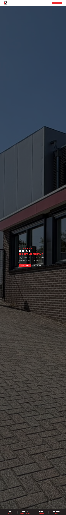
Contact (45, 2)
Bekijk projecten (37, 265)
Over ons (23, 2)
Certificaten (39, 2)
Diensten (28, 2)
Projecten (34, 2)
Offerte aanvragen (57, 2)
